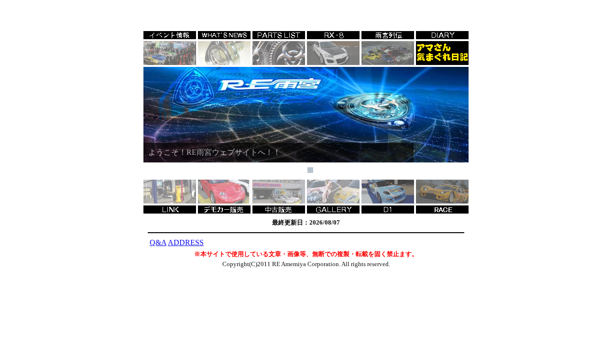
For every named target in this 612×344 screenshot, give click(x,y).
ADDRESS (186, 242)
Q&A (158, 242)
